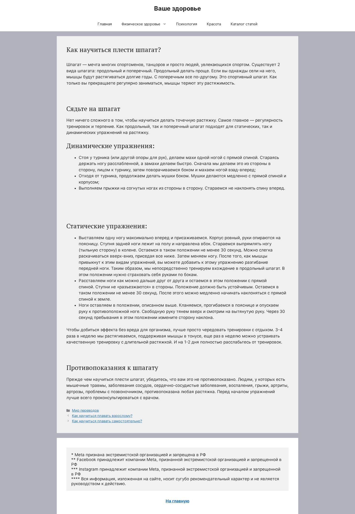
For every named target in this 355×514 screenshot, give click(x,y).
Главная (105, 24)
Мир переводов (85, 410)
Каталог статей (244, 24)
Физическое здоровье (140, 24)
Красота (214, 24)
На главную (177, 501)
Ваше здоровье (177, 8)
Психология (186, 24)
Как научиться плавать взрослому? (102, 416)
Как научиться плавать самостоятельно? (107, 421)
